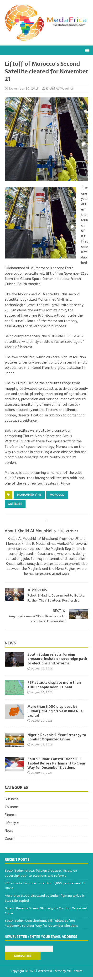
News (10, 643)
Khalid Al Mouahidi (59, 88)
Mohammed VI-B (29, 494)
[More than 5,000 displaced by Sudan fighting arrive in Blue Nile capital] (14, 716)
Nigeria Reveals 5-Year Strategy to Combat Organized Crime (56, 737)
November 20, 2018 (24, 88)
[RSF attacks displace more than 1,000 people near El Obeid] (14, 692)
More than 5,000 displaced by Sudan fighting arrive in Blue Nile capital (55, 711)
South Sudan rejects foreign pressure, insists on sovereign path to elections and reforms (57, 659)
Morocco (57, 494)
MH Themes (74, 971)
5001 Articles (67, 531)
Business (11, 799)
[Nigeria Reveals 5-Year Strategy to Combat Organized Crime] (14, 744)
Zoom (9, 839)
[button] (86, 50)
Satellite (15, 504)
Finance (10, 815)
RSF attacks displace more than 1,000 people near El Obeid (54, 684)
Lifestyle (12, 823)
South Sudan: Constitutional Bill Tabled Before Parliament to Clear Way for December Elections (56, 763)
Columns (12, 807)
